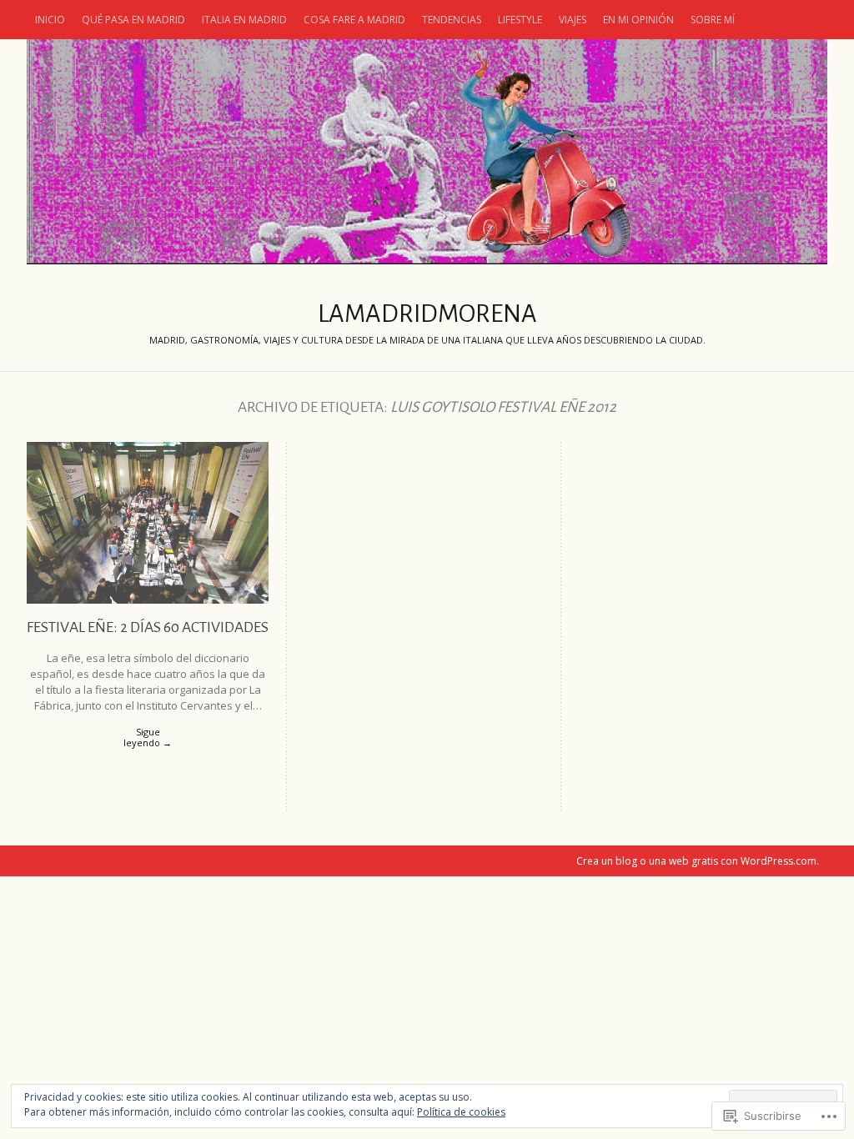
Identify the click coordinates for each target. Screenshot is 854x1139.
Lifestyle (520, 20)
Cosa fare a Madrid (354, 20)
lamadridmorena (427, 151)
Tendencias (451, 20)
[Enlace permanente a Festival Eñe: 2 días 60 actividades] (148, 599)
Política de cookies (461, 1112)
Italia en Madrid (244, 20)
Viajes (572, 20)
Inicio (50, 20)
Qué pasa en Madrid (133, 20)
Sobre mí (713, 20)
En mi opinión (638, 20)
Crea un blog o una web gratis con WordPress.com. (697, 861)
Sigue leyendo (147, 737)
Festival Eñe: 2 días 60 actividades (148, 627)
